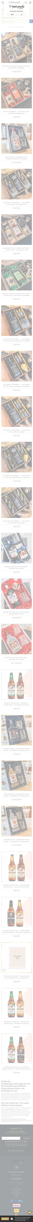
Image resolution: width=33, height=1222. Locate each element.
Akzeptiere (5, 1218)
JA (21, 14)
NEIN (12, 14)
